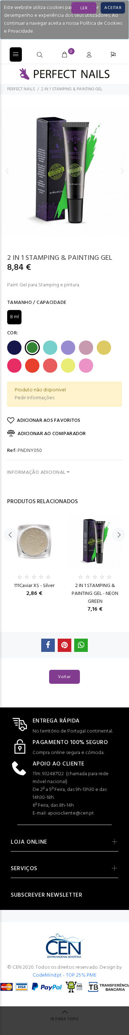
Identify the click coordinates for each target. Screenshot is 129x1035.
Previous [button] (7, 171)
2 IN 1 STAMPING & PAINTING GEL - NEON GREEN (95, 594)
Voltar (64, 677)
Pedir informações (34, 398)
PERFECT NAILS (21, 89)
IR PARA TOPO (64, 1019)
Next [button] (122, 171)
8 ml (14, 317)
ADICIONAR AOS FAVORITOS (48, 420)
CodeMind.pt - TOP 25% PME (65, 975)
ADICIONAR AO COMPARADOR (52, 434)
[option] (64, 170)
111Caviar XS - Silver (34, 586)
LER (83, 8)
